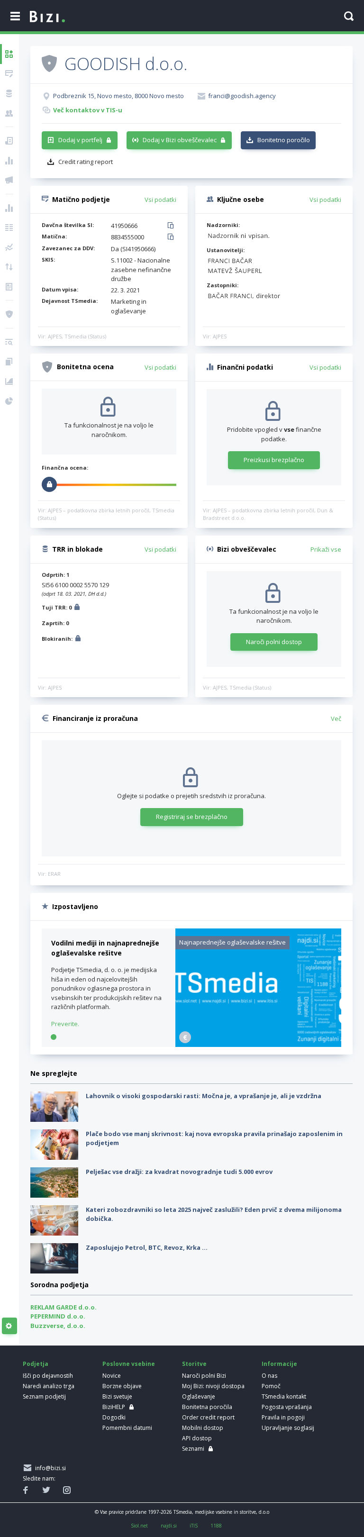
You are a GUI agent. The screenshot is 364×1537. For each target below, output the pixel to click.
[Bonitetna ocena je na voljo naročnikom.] (49, 63)
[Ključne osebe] (9, 113)
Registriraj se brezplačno (192, 816)
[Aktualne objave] (9, 141)
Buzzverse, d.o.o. (57, 1325)
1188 (216, 1525)
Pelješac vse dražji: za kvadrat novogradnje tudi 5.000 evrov (179, 1171)
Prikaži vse (325, 549)
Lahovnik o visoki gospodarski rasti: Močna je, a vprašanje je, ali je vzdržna (203, 1095)
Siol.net (139, 1525)
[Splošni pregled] (9, 54)
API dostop (197, 1438)
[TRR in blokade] (9, 93)
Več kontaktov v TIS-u (87, 110)
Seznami (193, 1449)
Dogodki (114, 1417)
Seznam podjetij (44, 1396)
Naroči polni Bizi (204, 1376)
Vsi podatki (160, 199)
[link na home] (47, 17)
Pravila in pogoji (283, 1417)
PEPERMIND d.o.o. (57, 1316)
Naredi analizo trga (48, 1386)
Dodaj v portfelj (80, 140)
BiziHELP (113, 1407)
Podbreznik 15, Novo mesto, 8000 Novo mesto (118, 95)
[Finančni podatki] (9, 208)
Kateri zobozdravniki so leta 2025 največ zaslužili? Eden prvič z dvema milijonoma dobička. (214, 1214)
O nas (269, 1376)
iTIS (194, 1525)
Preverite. (65, 1023)
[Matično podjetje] (9, 74)
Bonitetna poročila (207, 1407)
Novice (111, 1376)
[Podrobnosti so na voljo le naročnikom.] (77, 608)
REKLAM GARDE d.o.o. (63, 1307)
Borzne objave (122, 1386)
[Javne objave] (9, 180)
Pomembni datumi (127, 1428)
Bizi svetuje (117, 1396)
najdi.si (169, 1525)
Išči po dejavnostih (48, 1376)
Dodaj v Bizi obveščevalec (180, 140)
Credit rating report (85, 161)
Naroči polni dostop (274, 641)
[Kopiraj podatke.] (172, 226)
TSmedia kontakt (284, 1396)
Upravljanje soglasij (288, 1428)
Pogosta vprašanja (287, 1407)
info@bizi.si (49, 1468)
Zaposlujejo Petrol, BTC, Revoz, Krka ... (147, 1247)
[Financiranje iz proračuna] (9, 161)
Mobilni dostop (202, 1428)
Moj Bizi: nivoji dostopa (213, 1386)
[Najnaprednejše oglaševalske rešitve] (258, 1044)
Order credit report (208, 1417)
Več (336, 718)
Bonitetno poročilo (283, 140)
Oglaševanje (198, 1396)
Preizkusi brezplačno (274, 459)
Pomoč (271, 1386)
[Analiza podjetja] (9, 342)
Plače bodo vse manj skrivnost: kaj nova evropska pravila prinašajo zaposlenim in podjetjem (214, 1138)
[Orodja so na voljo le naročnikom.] (9, 1326)
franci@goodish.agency (242, 95)
